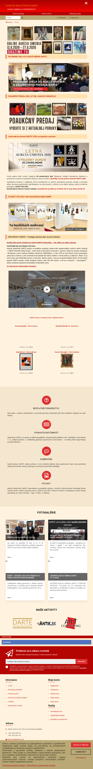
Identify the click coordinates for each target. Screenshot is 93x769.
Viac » (9, 557)
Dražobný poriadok (15, 690)
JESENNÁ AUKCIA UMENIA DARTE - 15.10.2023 (63, 577)
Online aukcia (46, 13)
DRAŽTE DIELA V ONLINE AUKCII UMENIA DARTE (46, 318)
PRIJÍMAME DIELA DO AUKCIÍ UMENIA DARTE (27, 56)
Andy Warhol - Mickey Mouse (26, 352)
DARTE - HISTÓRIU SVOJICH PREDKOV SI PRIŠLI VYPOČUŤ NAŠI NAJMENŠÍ (23, 577)
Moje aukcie (54, 698)
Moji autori (54, 701)
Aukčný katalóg (18, 13)
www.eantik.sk (79, 189)
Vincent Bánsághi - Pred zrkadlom (67, 352)
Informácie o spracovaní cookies (41, 765)
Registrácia (74, 18)
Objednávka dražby (57, 715)
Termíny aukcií (13, 694)
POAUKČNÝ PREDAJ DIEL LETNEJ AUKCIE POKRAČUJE (32, 96)
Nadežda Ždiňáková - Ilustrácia (67, 326)
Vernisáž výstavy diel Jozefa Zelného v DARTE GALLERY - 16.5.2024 (65, 536)
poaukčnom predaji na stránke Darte (53, 189)
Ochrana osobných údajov (17, 698)
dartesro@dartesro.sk (16, 739)
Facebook (7, 642)
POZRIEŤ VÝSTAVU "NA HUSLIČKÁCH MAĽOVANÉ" (30, 197)
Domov (9, 22)
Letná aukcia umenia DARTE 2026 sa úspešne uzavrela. (32, 136)
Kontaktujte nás (56, 711)
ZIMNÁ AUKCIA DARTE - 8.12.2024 (21, 537)
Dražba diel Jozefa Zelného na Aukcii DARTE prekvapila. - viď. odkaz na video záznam (41, 242)
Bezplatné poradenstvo (59, 719)
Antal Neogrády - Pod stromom (26, 326)
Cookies (11, 701)
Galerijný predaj (75, 13)
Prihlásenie (62, 18)
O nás (10, 686)
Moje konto (54, 694)
